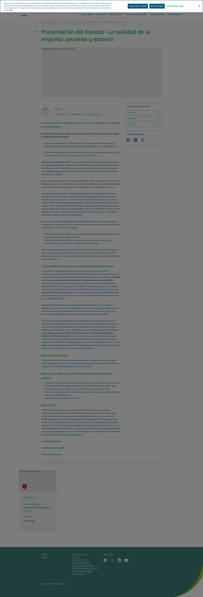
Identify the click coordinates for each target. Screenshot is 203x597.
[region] (101, 6)
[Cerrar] (199, 6)
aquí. (11, 10)
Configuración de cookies (174, 6)
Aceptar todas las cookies (138, 6)
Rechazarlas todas (157, 6)
